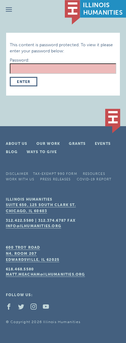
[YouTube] (48, 308)
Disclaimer (17, 174)
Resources (94, 174)
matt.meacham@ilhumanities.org (45, 274)
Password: (19, 60)
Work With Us (20, 179)
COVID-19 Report (94, 179)
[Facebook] (11, 308)
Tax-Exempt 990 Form (55, 174)
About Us (17, 143)
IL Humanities (95, 12)
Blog (12, 152)
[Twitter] (23, 308)
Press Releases (55, 179)
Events (103, 143)
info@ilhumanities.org (33, 226)
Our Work (48, 143)
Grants (77, 143)
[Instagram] (36, 308)
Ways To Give (42, 152)
